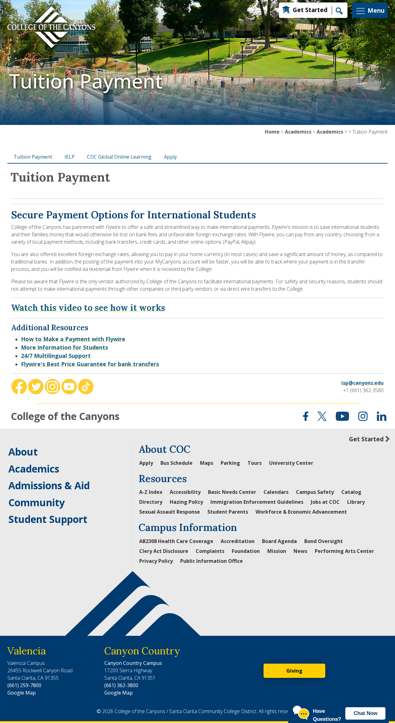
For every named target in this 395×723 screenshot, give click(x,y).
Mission (276, 551)
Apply (170, 156)
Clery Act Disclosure (163, 551)
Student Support (47, 519)
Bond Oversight (323, 541)
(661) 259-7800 (24, 685)
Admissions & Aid (49, 485)
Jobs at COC (325, 501)
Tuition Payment (33, 156)
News (300, 551)
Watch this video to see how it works (88, 307)
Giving (294, 670)
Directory (150, 501)
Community (36, 502)
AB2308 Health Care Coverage (176, 541)
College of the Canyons (65, 416)
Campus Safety (315, 492)
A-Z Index (150, 492)
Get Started (310, 10)
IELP (69, 156)
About (23, 451)
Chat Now (365, 713)
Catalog (351, 492)
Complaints (210, 551)
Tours (254, 463)
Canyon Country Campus (133, 663)
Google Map (21, 692)
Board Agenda (279, 541)
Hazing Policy (186, 501)
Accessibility (185, 492)
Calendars (276, 492)
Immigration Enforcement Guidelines (256, 501)
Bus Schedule (176, 463)
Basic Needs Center (232, 492)
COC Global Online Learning (119, 156)
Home (272, 131)
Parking (230, 463)
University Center (291, 463)
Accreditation (238, 541)
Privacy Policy (156, 561)
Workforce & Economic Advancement (301, 511)
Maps (206, 463)
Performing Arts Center (344, 551)
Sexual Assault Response (169, 511)
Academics (298, 131)
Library (356, 501)
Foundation (246, 551)
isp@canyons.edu (362, 382)
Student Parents (227, 511)
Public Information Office (211, 561)
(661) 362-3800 (121, 685)
